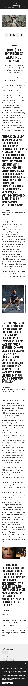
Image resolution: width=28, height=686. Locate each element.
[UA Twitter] (6, 659)
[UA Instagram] (3, 659)
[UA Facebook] (13, 659)
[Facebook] (10, 35)
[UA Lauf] (6, 652)
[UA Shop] (3, 652)
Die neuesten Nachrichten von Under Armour (14, 7)
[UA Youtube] (10, 659)
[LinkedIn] (14, 35)
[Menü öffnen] (3, 3)
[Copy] (17, 35)
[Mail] (21, 35)
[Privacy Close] (25, 664)
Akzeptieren (7, 683)
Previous (4, 299)
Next (21, 299)
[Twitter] (6, 35)
